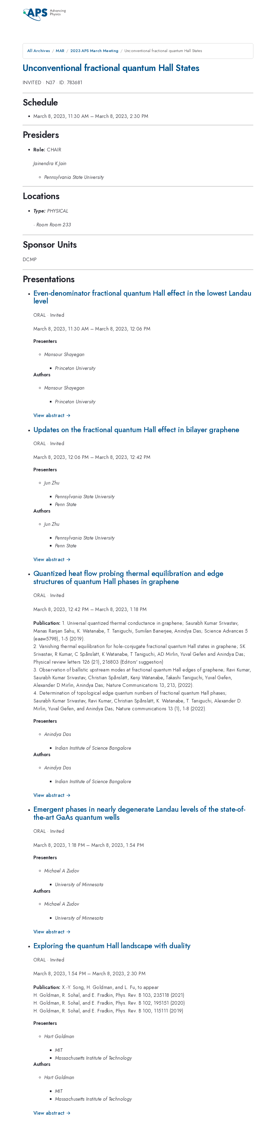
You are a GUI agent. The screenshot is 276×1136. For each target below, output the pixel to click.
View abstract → (52, 415)
